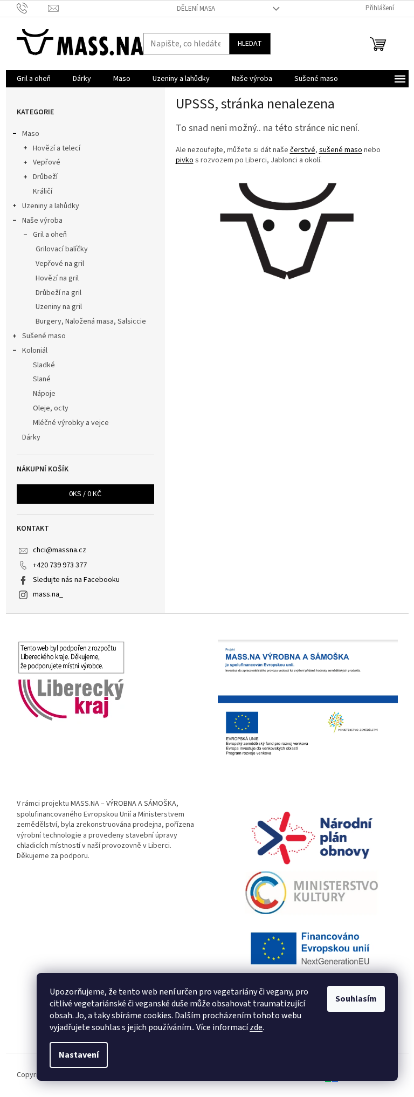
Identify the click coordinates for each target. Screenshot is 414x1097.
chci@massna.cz (59, 550)
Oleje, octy (50, 408)
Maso (30, 133)
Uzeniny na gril (59, 306)
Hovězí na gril (57, 278)
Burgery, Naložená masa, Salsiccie (91, 321)
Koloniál (34, 350)
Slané (42, 379)
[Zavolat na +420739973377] (33, 8)
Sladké (44, 365)
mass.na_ (48, 594)
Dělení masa (196, 8)
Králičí (42, 191)
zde (256, 1027)
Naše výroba (42, 220)
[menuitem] (33, 78)
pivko (185, 160)
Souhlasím (356, 999)
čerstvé (302, 150)
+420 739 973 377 (60, 565)
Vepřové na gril (60, 263)
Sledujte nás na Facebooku (76, 579)
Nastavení (79, 1055)
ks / (85, 494)
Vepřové (46, 162)
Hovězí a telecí (56, 148)
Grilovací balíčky (62, 249)
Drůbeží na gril (58, 292)
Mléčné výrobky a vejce (71, 422)
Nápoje (44, 393)
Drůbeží (45, 177)
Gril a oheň (50, 234)
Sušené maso (44, 336)
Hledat (250, 43)
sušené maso (340, 150)
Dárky (31, 437)
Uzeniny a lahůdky (50, 206)
